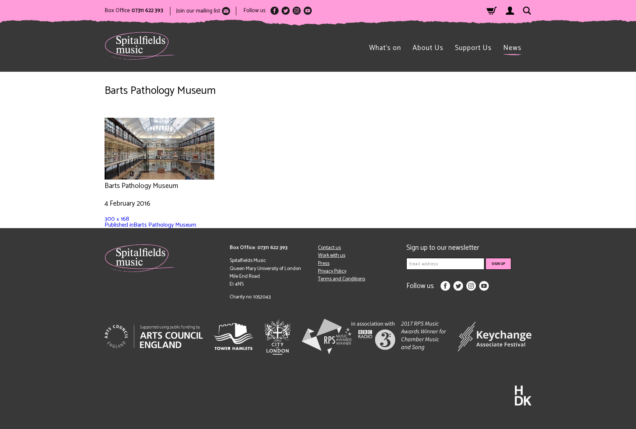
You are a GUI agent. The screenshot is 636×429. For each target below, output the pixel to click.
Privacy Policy (332, 271)
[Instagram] (296, 10)
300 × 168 (117, 219)
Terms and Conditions (341, 279)
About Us (428, 48)
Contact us (329, 248)
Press (323, 263)
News (512, 48)
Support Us (473, 48)
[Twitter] (285, 10)
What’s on (385, 48)
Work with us (331, 255)
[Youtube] (307, 10)
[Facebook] (274, 10)
